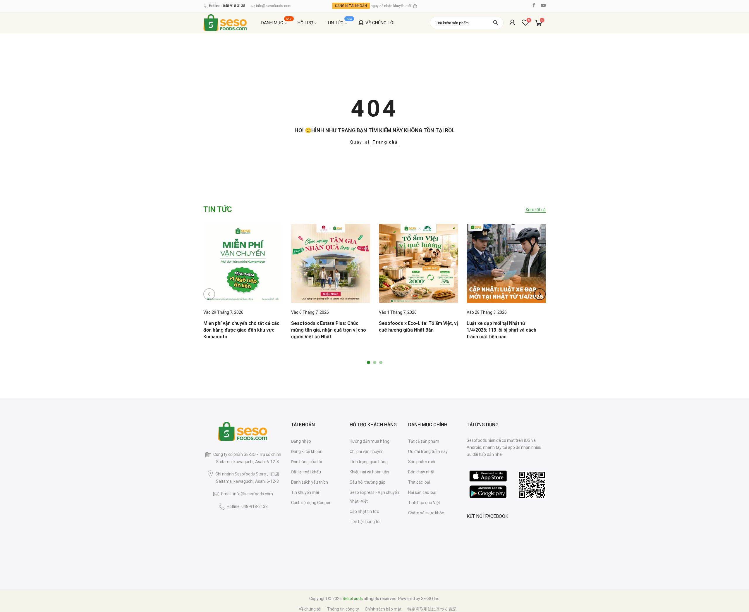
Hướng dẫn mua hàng (369, 441)
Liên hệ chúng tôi (365, 521)
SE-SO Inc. (430, 598)
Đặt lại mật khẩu (306, 472)
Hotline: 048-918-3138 (247, 506)
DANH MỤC (276, 21)
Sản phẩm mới (421, 461)
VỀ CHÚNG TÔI (379, 22)
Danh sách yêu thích (309, 482)
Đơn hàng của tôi (306, 461)
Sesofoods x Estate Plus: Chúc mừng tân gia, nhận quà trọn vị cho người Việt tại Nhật (328, 329)
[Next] (540, 294)
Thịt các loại (419, 482)
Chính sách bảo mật (383, 609)
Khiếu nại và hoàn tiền (369, 472)
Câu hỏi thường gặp (368, 482)
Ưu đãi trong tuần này (428, 451)
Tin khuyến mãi (305, 492)
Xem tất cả (535, 209)
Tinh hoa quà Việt (424, 502)
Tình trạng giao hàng (369, 461)
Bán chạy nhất (421, 472)
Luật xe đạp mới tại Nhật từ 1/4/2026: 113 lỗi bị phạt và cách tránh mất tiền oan (501, 329)
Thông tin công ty (343, 609)
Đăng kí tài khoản (306, 451)
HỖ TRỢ (305, 22)
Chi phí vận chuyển (367, 451)
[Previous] (209, 294)
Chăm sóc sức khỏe (426, 513)
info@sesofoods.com (273, 6)
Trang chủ (385, 142)
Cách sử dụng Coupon (311, 502)
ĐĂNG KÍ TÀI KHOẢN (351, 6)
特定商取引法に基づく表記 (431, 609)
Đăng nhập (301, 441)
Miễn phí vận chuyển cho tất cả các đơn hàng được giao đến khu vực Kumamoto (241, 329)
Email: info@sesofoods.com (247, 494)
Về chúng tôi (310, 609)
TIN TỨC (339, 21)
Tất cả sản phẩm (423, 441)
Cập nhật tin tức (364, 511)
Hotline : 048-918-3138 (227, 6)
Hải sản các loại (422, 492)
